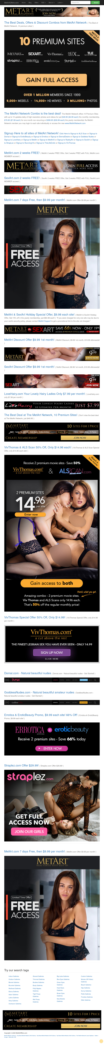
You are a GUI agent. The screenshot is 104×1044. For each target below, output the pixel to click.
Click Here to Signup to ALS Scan (73, 133)
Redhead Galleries (15, 988)
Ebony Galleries (14, 991)
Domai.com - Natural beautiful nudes (27, 673)
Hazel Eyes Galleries (60, 989)
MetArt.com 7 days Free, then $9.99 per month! (34, 200)
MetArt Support (44, 321)
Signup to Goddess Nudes (83, 136)
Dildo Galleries (85, 1000)
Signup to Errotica (40, 136)
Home (24, 3)
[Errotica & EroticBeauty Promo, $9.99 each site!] (52, 738)
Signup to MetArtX (47, 139)
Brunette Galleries (14, 985)
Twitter (96, 1035)
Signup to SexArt (83, 139)
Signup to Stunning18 (25, 142)
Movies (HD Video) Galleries (87, 980)
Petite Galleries (86, 994)
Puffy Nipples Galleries (37, 989)
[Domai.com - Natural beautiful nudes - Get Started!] (52, 680)
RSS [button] (43, 3)
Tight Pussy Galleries (36, 995)
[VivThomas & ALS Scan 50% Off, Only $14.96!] (52, 533)
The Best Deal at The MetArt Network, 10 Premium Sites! (40, 415)
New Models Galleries (61, 1000)
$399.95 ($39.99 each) (55, 120)
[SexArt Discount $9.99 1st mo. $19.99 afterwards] (52, 381)
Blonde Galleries (14, 982)
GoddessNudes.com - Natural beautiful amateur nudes (39, 692)
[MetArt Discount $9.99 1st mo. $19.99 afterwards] (52, 354)
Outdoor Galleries (14, 979)
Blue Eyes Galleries (63, 979)
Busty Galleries (37, 985)
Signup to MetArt (30, 139)
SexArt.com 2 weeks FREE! (22, 178)
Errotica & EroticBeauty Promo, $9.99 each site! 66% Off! (40, 715)
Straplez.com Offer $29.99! (21, 765)
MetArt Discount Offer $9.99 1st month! (29, 339)
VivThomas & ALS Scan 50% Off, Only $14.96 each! (37, 447)
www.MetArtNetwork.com (75, 123)
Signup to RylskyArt (65, 139)
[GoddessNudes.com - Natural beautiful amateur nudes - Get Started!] (52, 702)
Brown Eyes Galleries (60, 994)
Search (95, 3)
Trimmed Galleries (39, 979)
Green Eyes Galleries (60, 983)
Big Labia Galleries (63, 976)
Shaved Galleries (38, 976)
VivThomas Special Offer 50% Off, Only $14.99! (34, 617)
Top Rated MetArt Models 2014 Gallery (26, 1035)
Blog (30, 3)
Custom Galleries (86, 976)
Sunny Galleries (86, 991)
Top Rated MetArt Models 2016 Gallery (66, 1035)
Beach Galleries (86, 985)
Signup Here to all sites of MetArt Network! (31, 133)
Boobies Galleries (38, 982)
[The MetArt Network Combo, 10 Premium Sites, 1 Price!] (52, 69)
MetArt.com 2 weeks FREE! (22, 153)
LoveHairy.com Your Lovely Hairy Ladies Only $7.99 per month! (44, 394)
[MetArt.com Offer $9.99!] (52, 256)
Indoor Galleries (14, 976)
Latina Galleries (14, 998)
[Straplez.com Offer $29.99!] (52, 805)
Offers (36, 3)
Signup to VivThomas (66, 142)
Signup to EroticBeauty (21, 136)
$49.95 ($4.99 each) (70, 117)
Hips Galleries (85, 988)
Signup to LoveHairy (12, 139)
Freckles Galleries (87, 997)
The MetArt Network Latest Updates (85, 1035)
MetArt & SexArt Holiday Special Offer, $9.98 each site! (39, 314)
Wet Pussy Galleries (36, 1000)
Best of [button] (51, 3)
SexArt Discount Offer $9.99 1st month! (29, 367)
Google (6, 1037)
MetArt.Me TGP (12, 1037)
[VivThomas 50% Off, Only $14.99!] (52, 644)
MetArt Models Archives (10, 1035)
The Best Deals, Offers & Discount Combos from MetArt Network (45, 22)
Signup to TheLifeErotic (45, 142)
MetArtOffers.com (11, 2)
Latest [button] (60, 3)
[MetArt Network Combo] (52, 432)
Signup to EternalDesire (60, 136)
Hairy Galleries (13, 1001)
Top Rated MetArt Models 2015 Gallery (46, 1035)
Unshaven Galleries (15, 1004)
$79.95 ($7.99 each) (12, 120)
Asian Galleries (13, 994)
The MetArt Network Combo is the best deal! (32, 113)
